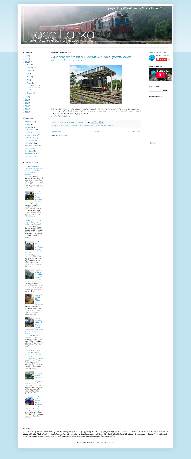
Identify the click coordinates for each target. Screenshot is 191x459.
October (30, 93)
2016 (27, 106)
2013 (27, 97)
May (28, 74)
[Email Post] (88, 122)
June (29, 77)
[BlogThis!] (95, 122)
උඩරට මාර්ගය (84, 125)
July (28, 80)
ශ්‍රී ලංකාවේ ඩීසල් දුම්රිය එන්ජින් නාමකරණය (39, 375)
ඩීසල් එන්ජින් (99, 125)
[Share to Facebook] (100, 122)
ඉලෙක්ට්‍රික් (75, 125)
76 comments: (80, 122)
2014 (27, 100)
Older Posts (136, 132)
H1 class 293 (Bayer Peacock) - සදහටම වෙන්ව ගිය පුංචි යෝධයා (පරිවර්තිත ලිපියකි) (33, 353)
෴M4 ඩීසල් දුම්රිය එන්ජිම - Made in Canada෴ (39, 400)
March (29, 71)
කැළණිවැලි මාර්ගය (31, 135)
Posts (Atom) (65, 135)
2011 (27, 59)
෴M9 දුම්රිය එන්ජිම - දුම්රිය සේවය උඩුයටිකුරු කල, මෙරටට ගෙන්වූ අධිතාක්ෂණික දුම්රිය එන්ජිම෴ (34, 170)
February (30, 68)
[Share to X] (97, 122)
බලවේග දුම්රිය (30, 148)
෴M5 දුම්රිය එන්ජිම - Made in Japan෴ (39, 298)
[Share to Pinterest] (102, 122)
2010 (27, 56)
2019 (27, 109)
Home (96, 132)
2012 (27, 62)
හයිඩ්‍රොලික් (28, 156)
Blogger (111, 442)
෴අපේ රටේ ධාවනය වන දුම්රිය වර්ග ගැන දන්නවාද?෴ (39, 274)
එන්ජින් (92, 125)
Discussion (28, 122)
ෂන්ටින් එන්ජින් (108, 125)
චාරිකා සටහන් (30, 138)
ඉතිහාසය (69, 125)
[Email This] (92, 122)
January (30, 65)
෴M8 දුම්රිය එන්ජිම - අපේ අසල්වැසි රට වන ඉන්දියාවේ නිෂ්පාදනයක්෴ (34, 222)
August (29, 83)
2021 (27, 112)
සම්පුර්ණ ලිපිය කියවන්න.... (60, 116)
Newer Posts (56, 132)
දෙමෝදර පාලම (30, 143)
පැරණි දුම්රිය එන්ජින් (31, 146)
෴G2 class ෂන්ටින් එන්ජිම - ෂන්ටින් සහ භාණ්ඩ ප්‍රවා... (34, 87)
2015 (27, 103)
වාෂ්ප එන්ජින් (29, 151)
